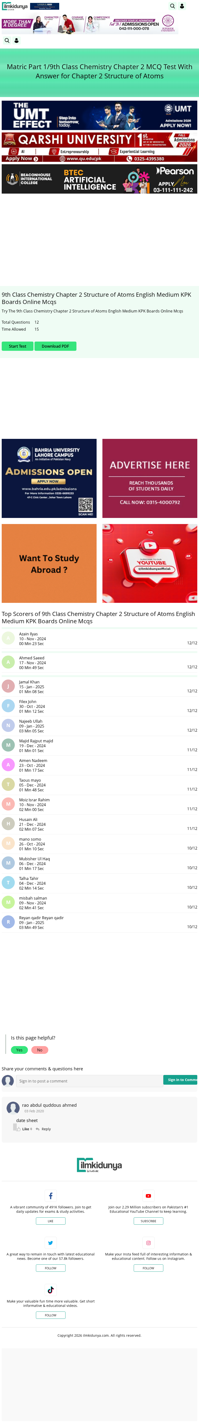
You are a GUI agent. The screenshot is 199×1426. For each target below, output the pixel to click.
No (39, 1050)
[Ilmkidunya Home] (15, 6)
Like (50, 1221)
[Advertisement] (99, 234)
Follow (50, 1268)
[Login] (182, 6)
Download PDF (55, 346)
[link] (44, 6)
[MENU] (193, 6)
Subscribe (148, 1221)
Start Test (17, 346)
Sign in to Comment (182, 1079)
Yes (19, 1050)
